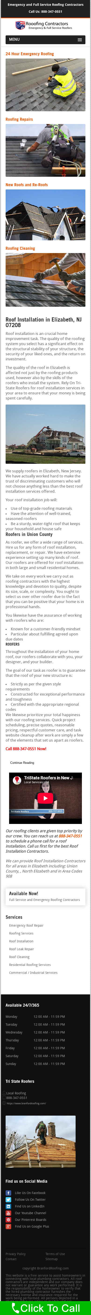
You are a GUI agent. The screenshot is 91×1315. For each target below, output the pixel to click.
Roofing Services (21, 933)
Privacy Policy (16, 1254)
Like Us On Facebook (30, 1193)
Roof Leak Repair (21, 949)
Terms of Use (55, 1254)
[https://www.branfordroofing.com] (45, 29)
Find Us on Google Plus (32, 1226)
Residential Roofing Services (30, 965)
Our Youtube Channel (30, 1213)
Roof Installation (21, 941)
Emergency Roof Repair (26, 926)
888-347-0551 (51, 11)
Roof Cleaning (19, 957)
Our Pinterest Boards (30, 1220)
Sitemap (52, 1259)
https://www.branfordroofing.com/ (26, 1103)
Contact (11, 1259)
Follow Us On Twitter (30, 1200)
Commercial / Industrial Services (33, 973)
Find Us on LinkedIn (29, 1206)
